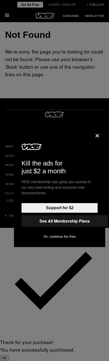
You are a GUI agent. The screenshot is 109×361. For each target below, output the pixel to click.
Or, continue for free (60, 236)
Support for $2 (60, 208)
